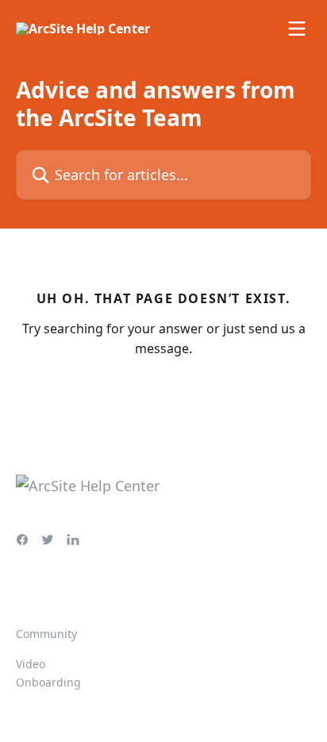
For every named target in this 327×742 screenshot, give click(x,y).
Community (46, 633)
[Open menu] (297, 28)
